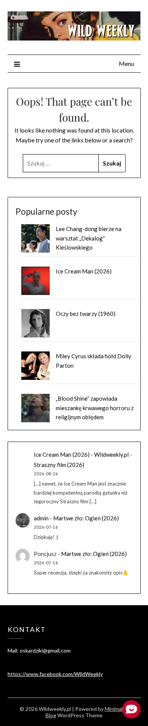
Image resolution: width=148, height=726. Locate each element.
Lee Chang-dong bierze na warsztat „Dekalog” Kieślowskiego (88, 238)
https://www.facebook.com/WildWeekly (55, 674)
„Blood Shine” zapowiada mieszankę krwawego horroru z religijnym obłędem (95, 407)
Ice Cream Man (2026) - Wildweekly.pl (81, 454)
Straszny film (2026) (59, 464)
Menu (126, 63)
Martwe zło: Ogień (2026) (86, 518)
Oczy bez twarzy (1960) (85, 313)
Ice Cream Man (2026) (84, 271)
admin (41, 518)
